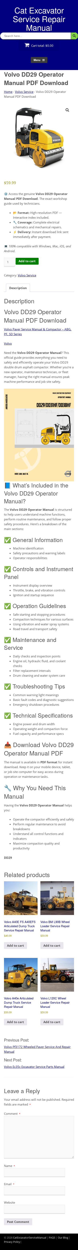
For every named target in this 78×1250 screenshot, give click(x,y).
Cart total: (41, 46)
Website (9, 1202)
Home (8, 92)
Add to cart (27, 261)
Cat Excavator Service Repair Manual (39, 18)
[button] (67, 110)
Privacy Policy (12, 1242)
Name (9, 1166)
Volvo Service (24, 92)
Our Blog (63, 1237)
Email (9, 1184)
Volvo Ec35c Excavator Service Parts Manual (34, 1067)
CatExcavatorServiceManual (29, 1237)
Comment (12, 1114)
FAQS (52, 1237)
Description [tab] (18, 288)
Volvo (8, 343)
